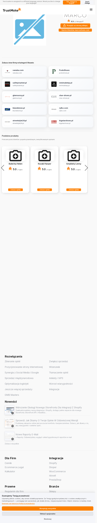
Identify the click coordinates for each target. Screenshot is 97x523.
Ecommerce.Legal (14, 467)
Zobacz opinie (16, 190)
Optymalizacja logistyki (17, 383)
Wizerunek (54, 367)
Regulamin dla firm (14, 491)
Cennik (8, 463)
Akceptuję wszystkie (47, 508)
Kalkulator (10, 471)
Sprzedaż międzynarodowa (19, 378)
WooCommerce (57, 471)
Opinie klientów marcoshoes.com (75, 30)
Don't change (87, 2)
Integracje (54, 389)
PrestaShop (55, 479)
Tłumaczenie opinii (58, 372)
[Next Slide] (85, 168)
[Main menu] (91, 9)
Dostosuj (47, 519)
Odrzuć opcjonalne (47, 514)
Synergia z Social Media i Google (22, 372)
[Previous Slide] (3, 168)
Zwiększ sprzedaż (58, 361)
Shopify (53, 463)
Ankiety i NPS (56, 378)
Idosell (52, 475)
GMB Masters (12, 395)
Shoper (53, 467)
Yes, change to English (71, 2)
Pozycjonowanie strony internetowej (24, 367)
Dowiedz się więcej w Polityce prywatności (18, 503)
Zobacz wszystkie (12, 444)
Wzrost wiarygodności (61, 383)
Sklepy (52, 491)
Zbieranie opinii (12, 361)
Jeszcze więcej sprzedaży (18, 389)
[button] (78, 21)
